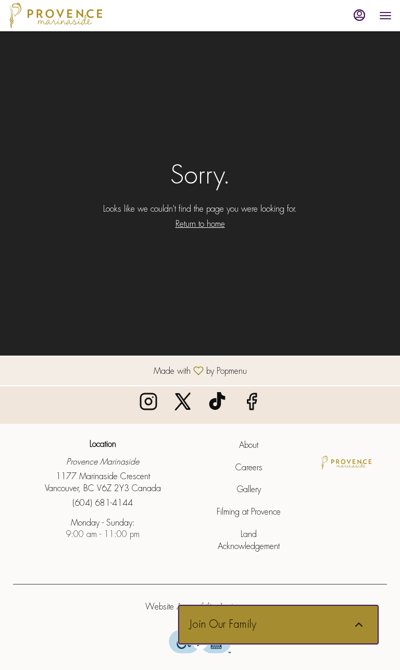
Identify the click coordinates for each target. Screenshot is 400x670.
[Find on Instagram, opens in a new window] (148, 405)
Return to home (200, 223)
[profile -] (359, 15)
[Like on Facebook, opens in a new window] (251, 405)
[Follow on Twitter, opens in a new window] (182, 405)
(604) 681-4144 (102, 502)
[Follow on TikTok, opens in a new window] (217, 405)
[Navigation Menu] (385, 16)
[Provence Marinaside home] (55, 16)
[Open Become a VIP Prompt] (358, 624)
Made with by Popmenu (127, 370)
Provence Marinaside (346, 463)
